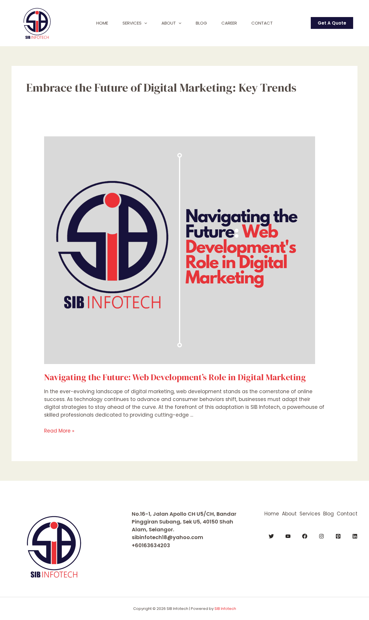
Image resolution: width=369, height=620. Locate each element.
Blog (201, 23)
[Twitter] (271, 536)
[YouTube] (288, 536)
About (168, 23)
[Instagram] (321, 536)
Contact (262, 23)
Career (229, 23)
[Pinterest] (338, 536)
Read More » (59, 430)
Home (102, 23)
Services (132, 23)
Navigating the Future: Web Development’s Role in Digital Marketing (175, 377)
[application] (144, 23)
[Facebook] (304, 536)
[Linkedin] (354, 536)
